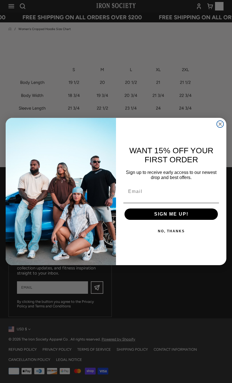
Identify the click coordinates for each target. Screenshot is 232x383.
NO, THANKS (171, 231)
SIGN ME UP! (171, 214)
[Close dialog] (220, 124)
